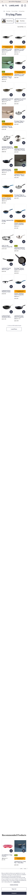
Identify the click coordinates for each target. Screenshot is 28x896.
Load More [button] (14, 329)
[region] (14, 882)
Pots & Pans (14, 11)
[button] (3, 1)
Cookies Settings (14, 884)
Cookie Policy (16, 881)
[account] (22, 5)
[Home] (4, 11)
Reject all (14, 889)
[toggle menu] (3, 5)
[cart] (25, 5)
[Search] (6, 5)
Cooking (8, 11)
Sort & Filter (21, 26)
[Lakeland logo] (14, 5)
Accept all (14, 893)
